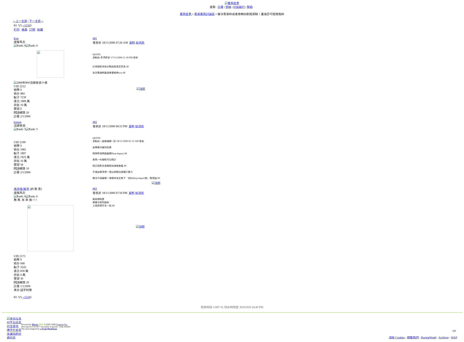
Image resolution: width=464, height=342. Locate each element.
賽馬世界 (186, 14)
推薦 (24, 29)
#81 (95, 38)
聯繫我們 (413, 337)
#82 (95, 122)
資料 (132, 42)
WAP (454, 337)
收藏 (40, 29)
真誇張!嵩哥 (21, 188)
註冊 (220, 7)
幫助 (250, 7)
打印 (17, 29)
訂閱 (32, 29)
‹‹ (23, 25)
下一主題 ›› (36, 21)
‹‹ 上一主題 (20, 21)
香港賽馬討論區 (204, 14)
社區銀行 (239, 7)
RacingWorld (428, 337)
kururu (17, 122)
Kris (16, 38)
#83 (95, 188)
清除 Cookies (397, 337)
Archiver (443, 337)
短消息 (140, 42)
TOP (454, 331)
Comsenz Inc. (62, 324)
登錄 (228, 7)
